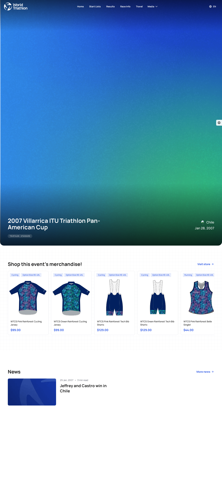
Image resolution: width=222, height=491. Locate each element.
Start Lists (95, 6)
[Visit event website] (219, 123)
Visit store (203, 264)
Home (80, 6)
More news (203, 371)
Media (151, 6)
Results (110, 6)
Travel (139, 6)
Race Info (125, 6)
